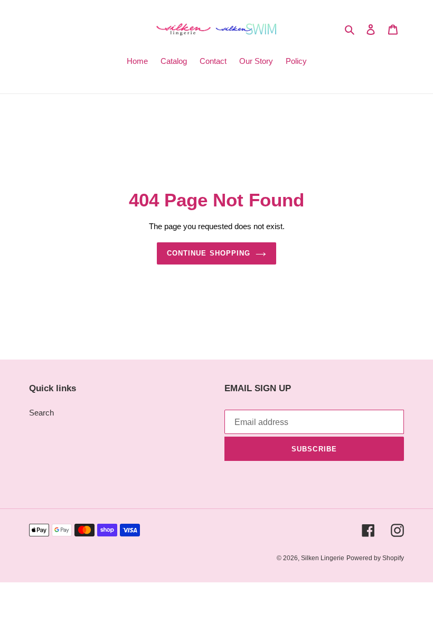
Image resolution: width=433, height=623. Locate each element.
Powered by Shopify (375, 558)
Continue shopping (208, 253)
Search (41, 412)
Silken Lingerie (322, 558)
